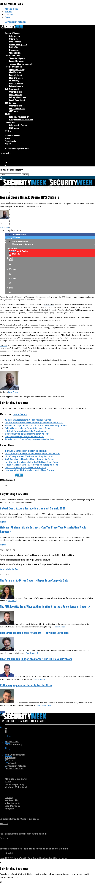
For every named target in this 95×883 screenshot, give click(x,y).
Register (3, 521)
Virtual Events (9, 14)
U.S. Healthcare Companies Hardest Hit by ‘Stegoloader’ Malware (28, 419)
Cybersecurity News (12, 8)
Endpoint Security (16, 75)
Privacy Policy (9, 808)
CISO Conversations (17, 108)
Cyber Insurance (15, 91)
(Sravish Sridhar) (39, 679)
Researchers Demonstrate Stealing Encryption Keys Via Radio (27, 433)
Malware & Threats (12, 33)
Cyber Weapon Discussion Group (16, 778)
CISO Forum (13, 111)
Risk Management (12, 89)
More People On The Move (9, 569)
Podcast (7, 17)
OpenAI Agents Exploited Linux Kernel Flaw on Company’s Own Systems (29, 459)
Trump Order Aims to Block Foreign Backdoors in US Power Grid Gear (29, 470)
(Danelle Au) (12, 600)
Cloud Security (15, 72)
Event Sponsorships (11, 800)
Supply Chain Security (17, 100)
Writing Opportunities (12, 803)
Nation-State (14, 47)
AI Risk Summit (10, 763)
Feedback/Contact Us (12, 805)
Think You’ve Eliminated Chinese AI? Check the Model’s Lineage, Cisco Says (31, 464)
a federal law (49, 304)
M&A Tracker (14, 128)
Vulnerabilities (15, 52)
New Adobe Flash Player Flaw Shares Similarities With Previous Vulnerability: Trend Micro (36, 425)
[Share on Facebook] (50, 234)
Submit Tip (4, 823)
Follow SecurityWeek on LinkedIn (16, 787)
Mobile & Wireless (16, 83)
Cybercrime (13, 38)
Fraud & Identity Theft (18, 44)
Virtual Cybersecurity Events (15, 754)
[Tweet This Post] (50, 237)
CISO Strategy (10, 103)
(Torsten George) (58, 626)
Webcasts (8, 11)
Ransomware (14, 50)
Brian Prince (4, 227)
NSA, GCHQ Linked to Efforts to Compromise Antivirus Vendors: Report (30, 439)
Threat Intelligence (17, 58)
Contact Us (4, 838)
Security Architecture (13, 66)
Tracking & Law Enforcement (20, 64)
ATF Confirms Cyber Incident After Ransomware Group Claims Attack (29, 456)
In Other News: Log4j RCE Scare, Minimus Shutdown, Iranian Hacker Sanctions (32, 453)
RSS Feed (8, 781)
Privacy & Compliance (17, 97)
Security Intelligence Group (14, 784)
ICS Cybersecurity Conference (15, 21)
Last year (3, 345)
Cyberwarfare (14, 36)
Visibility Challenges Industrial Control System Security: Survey (27, 428)
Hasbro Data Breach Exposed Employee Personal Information (26, 450)
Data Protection (15, 94)
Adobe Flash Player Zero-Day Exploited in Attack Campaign (25, 431)
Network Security (16, 86)
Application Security (17, 69)
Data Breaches (15, 41)
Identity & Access (16, 77)
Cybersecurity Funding (18, 125)
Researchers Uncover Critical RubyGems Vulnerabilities (24, 436)
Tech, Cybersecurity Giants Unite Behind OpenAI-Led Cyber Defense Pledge (31, 462)
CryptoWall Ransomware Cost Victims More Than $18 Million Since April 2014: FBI (34, 422)
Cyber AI (8, 130)
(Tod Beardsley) (32, 653)
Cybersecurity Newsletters (14, 768)
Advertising (9, 797)
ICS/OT (7, 114)
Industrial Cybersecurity (19, 116)
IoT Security (14, 80)
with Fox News (18, 360)
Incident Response (16, 61)
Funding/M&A (10, 122)
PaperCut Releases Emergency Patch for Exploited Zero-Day (26, 467)
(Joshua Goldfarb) (44, 705)
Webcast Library (10, 757)
